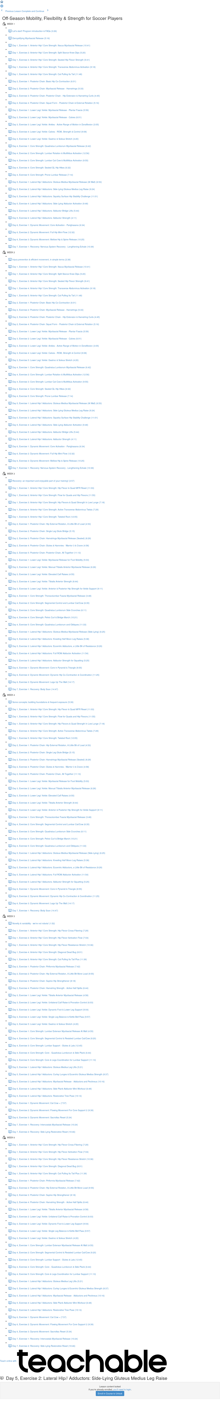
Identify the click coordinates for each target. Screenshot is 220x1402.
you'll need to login (122, 1389)
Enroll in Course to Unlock (110, 1393)
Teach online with (8, 1360)
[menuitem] (2, 6)
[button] (2, 2)
